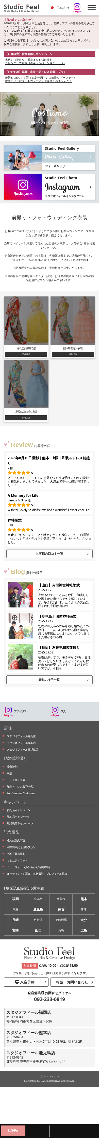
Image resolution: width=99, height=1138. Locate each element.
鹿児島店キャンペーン (20, 823)
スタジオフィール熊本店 (21, 743)
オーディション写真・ (37, 874)
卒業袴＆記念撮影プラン (21, 847)
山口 (38, 930)
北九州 (38, 899)
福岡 (15, 898)
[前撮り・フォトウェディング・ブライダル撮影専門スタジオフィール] (23, 7)
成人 (63, 711)
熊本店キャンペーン (18, 817)
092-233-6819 (49, 999)
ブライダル (20, 711)
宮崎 (15, 930)
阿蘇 (15, 909)
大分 (83, 919)
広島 (83, 930)
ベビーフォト (29, 867)
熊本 (83, 898)
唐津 (84, 909)
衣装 (9, 773)
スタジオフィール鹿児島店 (22, 749)
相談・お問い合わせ (71, 982)
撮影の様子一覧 (49, 679)
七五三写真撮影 (16, 854)
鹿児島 (38, 909)
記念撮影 (11, 832)
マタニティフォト (17, 860)
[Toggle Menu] (92, 7)
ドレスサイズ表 (16, 780)
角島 (61, 930)
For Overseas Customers (21, 793)
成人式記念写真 (16, 840)
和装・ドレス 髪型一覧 (20, 786)
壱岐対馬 (61, 920)
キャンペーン (15, 802)
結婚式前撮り (15, 758)
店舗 (8, 728)
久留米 (61, 899)
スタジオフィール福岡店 (21, 736)
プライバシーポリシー (49, 1076)
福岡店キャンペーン (18, 810)
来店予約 (27, 982)
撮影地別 (12, 766)
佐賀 (61, 909)
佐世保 (38, 920)
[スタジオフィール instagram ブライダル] (77, 8)
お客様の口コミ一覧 (49, 553)
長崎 (15, 919)
